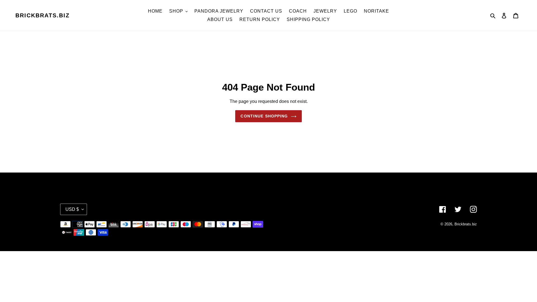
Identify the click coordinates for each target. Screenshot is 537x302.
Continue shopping (264, 116)
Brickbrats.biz (42, 15)
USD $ (72, 209)
